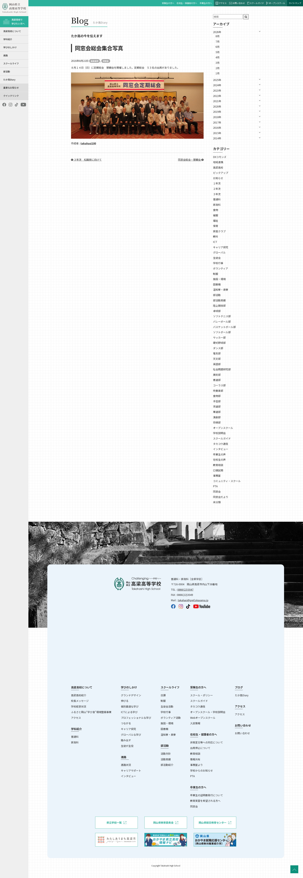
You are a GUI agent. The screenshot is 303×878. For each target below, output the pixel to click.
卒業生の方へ (206, 3)
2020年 (217, 106)
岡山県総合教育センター (212, 822)
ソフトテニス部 (222, 316)
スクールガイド (257, 3)
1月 (218, 73)
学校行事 (218, 263)
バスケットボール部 (224, 327)
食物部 (217, 396)
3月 (218, 63)
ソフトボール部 (222, 332)
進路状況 (126, 765)
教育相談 (218, 465)
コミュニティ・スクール (227, 481)
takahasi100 (88, 143)
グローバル (219, 252)
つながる (126, 723)
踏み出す (126, 740)
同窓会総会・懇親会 (189, 159)
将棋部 (217, 422)
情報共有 (195, 759)
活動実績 (166, 759)
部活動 (6, 71)
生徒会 (217, 258)
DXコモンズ (219, 157)
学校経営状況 (78, 706)
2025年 (217, 80)
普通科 (217, 199)
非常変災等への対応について (206, 742)
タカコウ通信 (220, 444)
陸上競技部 (219, 305)
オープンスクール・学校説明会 (207, 712)
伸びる (124, 701)
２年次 (217, 189)
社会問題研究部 (222, 369)
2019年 (217, 112)
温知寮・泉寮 (220, 289)
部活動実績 (219, 300)
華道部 (217, 412)
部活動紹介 (167, 765)
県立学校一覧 (114, 822)
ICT (215, 242)
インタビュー (220, 449)
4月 (218, 57)
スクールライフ (11, 63)
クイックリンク (11, 95)
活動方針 (166, 753)
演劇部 (217, 417)
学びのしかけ (10, 47)
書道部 (217, 380)
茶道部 (217, 406)
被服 (215, 215)
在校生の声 (219, 459)
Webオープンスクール (202, 718)
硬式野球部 (219, 343)
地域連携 (218, 162)
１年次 (217, 183)
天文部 (217, 359)
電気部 (217, 353)
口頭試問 (218, 470)
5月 (218, 52)
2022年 (217, 96)
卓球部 (217, 311)
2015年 (217, 133)
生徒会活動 (167, 706)
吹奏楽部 (218, 391)
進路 (5, 55)
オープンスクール (277, 3)
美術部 (217, 375)
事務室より (196, 765)
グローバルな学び (131, 734)
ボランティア (220, 268)
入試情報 (195, 723)
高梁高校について (12, 31)
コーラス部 (219, 385)
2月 (218, 68)
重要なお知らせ (11, 87)
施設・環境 (219, 279)
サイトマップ (295, 3)
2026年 (217, 32)
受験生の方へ (168, 3)
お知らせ (218, 178)
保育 (215, 226)
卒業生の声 (219, 454)
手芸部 (217, 401)
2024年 (217, 85)
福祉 (215, 221)
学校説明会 (219, 433)
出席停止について (200, 748)
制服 (215, 274)
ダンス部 (218, 348)
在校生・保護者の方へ (187, 3)
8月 (218, 36)
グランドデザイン (131, 695)
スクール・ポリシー (201, 695)
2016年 (217, 128)
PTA (215, 486)
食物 (215, 210)
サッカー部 (219, 337)
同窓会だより (220, 497)
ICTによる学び (129, 712)
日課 (163, 695)
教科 (215, 236)
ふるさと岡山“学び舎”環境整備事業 (91, 712)
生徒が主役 (127, 746)
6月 (218, 47)
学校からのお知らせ (201, 770)
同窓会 (106, 61)
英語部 (217, 364)
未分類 (217, 502)
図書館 (217, 284)
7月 (218, 41)
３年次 (217, 194)
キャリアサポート (131, 770)
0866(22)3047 (185, 589)
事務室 (217, 475)
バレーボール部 (222, 321)
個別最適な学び (130, 706)
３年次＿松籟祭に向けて (87, 159)
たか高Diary (9, 79)
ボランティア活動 (171, 718)
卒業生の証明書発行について (206, 795)
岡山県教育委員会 (163, 822)
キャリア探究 (220, 247)
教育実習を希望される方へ (205, 801)
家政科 (217, 205)
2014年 (217, 138)
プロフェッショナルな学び (136, 718)
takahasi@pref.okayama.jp (193, 600)
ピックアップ (220, 173)
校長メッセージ (80, 701)
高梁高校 (94, 61)
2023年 (217, 90)
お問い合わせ (239, 3)
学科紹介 (7, 39)
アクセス (223, 3)
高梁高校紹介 (78, 695)
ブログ (239, 687)
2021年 (217, 101)
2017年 (217, 122)
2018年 (217, 117)
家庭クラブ (219, 231)
